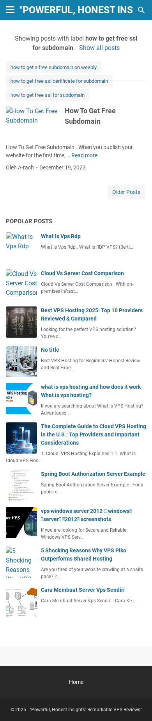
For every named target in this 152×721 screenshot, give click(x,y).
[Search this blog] (141, 10)
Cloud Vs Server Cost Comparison (82, 273)
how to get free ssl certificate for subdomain (59, 81)
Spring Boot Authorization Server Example (93, 474)
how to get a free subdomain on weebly (54, 67)
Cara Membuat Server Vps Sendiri (83, 590)
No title (50, 350)
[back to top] (136, 703)
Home (76, 682)
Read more (84, 155)
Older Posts (126, 192)
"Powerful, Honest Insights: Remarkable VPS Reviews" (86, 709)
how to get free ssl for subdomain (48, 95)
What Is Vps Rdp (61, 236)
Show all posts (99, 48)
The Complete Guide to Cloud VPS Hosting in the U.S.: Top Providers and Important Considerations (93, 434)
